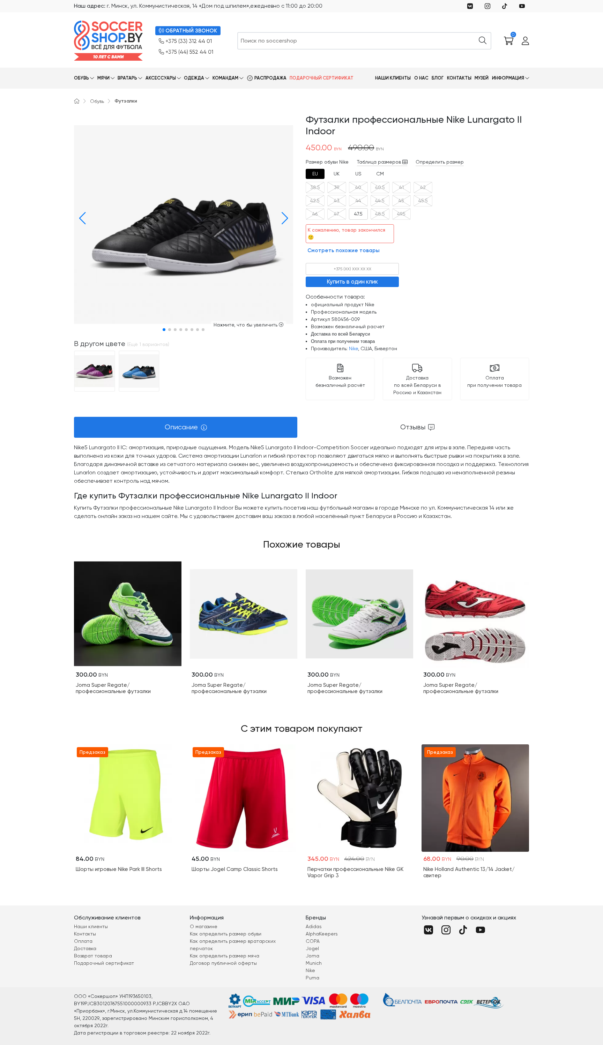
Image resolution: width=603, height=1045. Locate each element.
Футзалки (125, 101)
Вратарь (127, 78)
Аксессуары (161, 78)
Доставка (85, 948)
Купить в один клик (352, 281)
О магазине (203, 926)
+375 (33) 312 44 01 (188, 41)
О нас (421, 78)
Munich (314, 963)
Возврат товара (93, 955)
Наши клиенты (393, 78)
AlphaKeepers (322, 934)
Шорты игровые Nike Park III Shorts (119, 869)
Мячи (103, 78)
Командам (225, 78)
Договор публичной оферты (223, 963)
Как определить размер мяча (224, 955)
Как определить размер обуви (225, 934)
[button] (80, 218)
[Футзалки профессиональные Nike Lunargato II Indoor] (94, 370)
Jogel (312, 948)
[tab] (315, 174)
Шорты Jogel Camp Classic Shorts (235, 869)
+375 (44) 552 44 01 (189, 52)
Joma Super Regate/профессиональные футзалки (113, 688)
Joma (312, 955)
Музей (482, 78)
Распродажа (270, 78)
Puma (312, 977)
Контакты (459, 78)
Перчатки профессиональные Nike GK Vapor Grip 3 (355, 872)
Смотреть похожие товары (343, 250)
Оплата (83, 941)
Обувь (81, 78)
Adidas (314, 926)
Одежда (194, 78)
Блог (438, 78)
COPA (313, 941)
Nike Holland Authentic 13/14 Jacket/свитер (469, 872)
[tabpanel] (301, 481)
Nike (353, 348)
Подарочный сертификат (321, 78)
